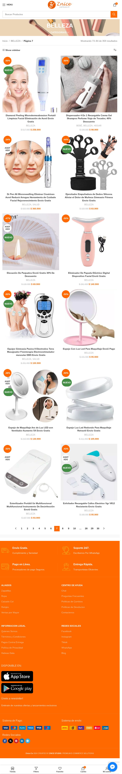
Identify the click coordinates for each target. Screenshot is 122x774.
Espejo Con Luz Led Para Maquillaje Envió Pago (89, 349)
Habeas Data (7, 653)
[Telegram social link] (27, 741)
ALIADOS (6, 585)
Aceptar (60, 768)
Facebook (66, 631)
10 (74, 528)
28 (86, 528)
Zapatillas (6, 590)
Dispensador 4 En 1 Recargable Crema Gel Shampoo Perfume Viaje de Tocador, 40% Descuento (89, 118)
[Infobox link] (29, 550)
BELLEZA (15, 41)
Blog (63, 653)
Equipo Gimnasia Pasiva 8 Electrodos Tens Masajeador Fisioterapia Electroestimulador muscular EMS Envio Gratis (30, 352)
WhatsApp (66, 647)
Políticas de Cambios (72, 601)
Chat (63, 590)
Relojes (5, 607)
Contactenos (67, 612)
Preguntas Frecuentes (72, 596)
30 (98, 528)
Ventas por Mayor (10, 612)
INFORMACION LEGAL (13, 626)
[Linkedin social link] (22, 741)
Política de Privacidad (12, 647)
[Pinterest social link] (16, 741)
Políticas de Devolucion (73, 607)
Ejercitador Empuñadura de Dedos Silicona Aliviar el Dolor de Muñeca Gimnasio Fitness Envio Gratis (89, 197)
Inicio (5, 41)
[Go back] (43, 26)
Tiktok (64, 642)
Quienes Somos (9, 631)
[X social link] (10, 741)
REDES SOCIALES (71, 626)
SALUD (36, 204)
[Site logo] (60, 4)
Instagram (66, 636)
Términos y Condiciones (13, 636)
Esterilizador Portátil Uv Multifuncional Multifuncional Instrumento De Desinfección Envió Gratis (31, 506)
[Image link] (26, 727)
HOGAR (97, 125)
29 (92, 528)
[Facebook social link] (4, 741)
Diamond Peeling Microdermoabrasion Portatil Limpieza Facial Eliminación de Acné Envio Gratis (31, 118)
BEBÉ (79, 125)
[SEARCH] (114, 14)
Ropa (4, 596)
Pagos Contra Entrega (12, 642)
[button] (9, 765)
